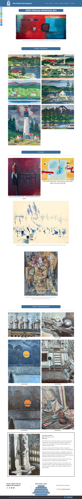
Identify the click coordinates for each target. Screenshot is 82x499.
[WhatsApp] (1, 14)
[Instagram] (12, 488)
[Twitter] (9, 488)
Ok (65, 497)
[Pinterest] (1, 20)
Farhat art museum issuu (41, 494)
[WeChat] (1, 18)
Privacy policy (69, 497)
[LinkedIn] (1, 22)
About (51, 3)
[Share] (1, 25)
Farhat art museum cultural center (41, 492)
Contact (56, 3)
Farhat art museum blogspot (41, 491)
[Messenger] (1, 16)
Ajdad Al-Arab (41, 486)
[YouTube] (14, 488)
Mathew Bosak (66, 489)
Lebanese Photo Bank (41, 487)
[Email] (1, 11)
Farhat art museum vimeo (41, 489)
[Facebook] (7, 488)
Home (46, 3)
